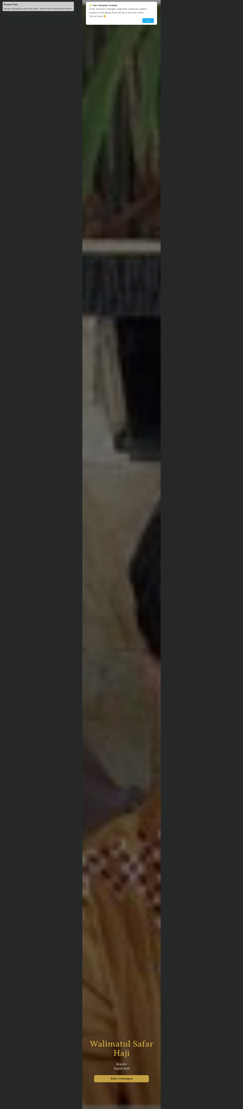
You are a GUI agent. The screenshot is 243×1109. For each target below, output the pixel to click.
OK (148, 21)
